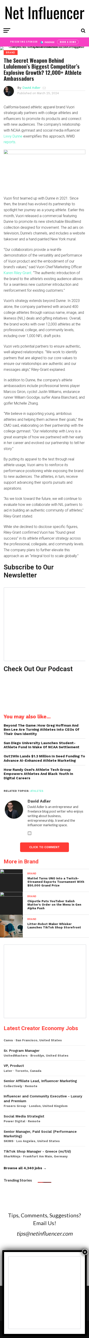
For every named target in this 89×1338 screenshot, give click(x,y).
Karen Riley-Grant (17, 273)
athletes (36, 791)
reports (9, 142)
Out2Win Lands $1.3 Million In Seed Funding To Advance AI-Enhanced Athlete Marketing (44, 758)
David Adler (31, 87)
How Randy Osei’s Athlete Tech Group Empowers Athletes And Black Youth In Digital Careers (38, 774)
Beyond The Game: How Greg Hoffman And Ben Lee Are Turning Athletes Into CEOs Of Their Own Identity (41, 729)
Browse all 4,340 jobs (23, 1168)
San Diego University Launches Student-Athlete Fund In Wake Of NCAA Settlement (41, 745)
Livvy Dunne (13, 136)
